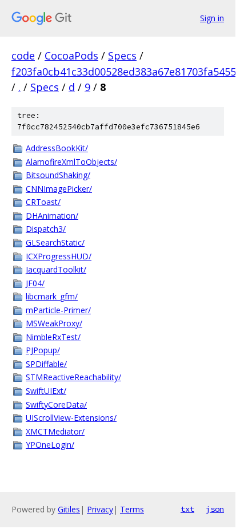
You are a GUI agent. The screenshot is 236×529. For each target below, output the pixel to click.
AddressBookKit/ (57, 148)
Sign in (212, 18)
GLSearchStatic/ (55, 242)
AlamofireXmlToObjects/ (71, 161)
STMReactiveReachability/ (73, 377)
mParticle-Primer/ (58, 310)
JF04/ (35, 283)
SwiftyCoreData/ (56, 404)
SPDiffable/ (46, 363)
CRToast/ (43, 201)
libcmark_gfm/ (52, 296)
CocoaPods (71, 55)
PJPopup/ (43, 350)
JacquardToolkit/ (56, 269)
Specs (122, 55)
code (23, 55)
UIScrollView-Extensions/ (71, 417)
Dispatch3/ (46, 228)
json (215, 509)
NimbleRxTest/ (53, 336)
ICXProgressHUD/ (58, 256)
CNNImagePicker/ (59, 188)
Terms (132, 509)
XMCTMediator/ (55, 431)
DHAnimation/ (52, 215)
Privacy (100, 509)
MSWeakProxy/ (54, 323)
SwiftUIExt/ (46, 390)
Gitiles (69, 509)
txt (187, 509)
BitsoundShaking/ (58, 174)
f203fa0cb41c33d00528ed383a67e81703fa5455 (123, 71)
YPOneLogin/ (50, 444)
